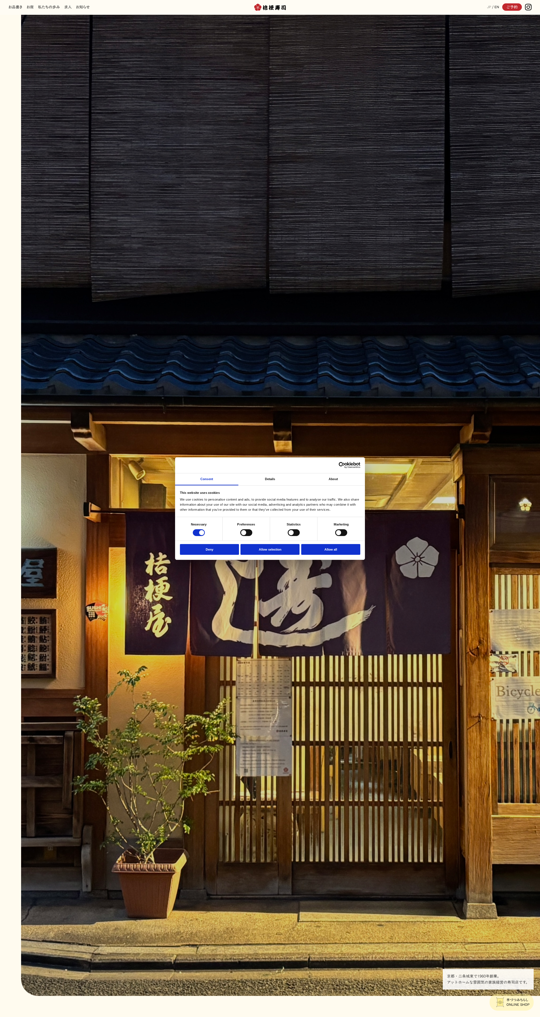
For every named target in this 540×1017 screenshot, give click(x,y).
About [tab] (333, 479)
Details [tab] (270, 479)
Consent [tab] (206, 479)
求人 (68, 7)
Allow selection (270, 549)
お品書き (15, 7)
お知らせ (83, 7)
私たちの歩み (49, 7)
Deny (209, 549)
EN (496, 7)
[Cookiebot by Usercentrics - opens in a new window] (341, 465)
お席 (30, 7)
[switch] (246, 532)
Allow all (330, 549)
